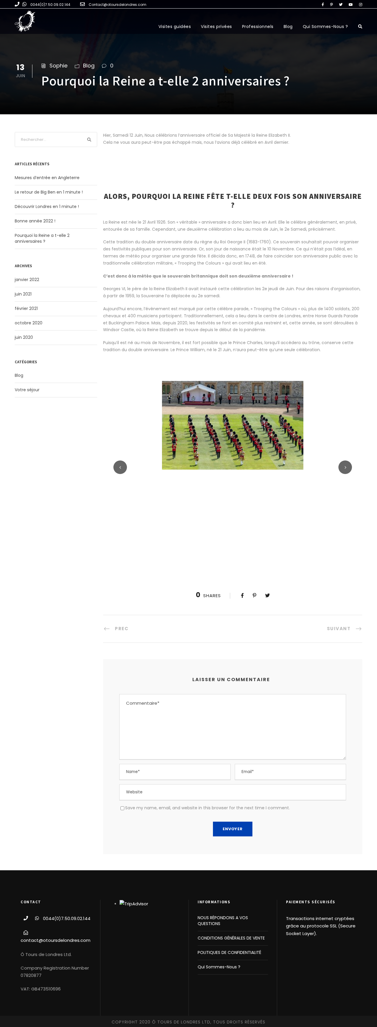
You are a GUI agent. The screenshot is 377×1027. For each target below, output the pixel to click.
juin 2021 (23, 294)
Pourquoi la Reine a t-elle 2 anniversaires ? (42, 238)
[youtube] (351, 4)
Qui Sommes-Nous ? (325, 26)
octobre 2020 (28, 323)
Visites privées (216, 26)
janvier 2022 (27, 280)
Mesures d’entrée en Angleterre (47, 178)
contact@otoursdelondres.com (55, 940)
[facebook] (323, 4)
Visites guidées (174, 26)
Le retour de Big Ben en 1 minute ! (49, 192)
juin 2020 (24, 337)
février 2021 (26, 308)
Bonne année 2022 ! (35, 221)
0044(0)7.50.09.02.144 (50, 4)
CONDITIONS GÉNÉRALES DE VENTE (231, 938)
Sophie (58, 65)
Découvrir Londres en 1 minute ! (47, 206)
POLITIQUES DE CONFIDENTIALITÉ (229, 952)
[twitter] (341, 4)
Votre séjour (27, 390)
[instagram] (360, 4)
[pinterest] (331, 4)
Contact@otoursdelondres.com (117, 4)
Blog (288, 26)
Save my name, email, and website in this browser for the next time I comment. (207, 808)
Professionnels (258, 26)
